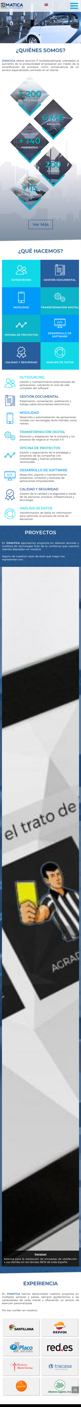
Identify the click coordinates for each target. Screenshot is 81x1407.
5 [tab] (52, 1271)
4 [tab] (46, 1271)
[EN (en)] (46, 5)
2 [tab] (40, 37)
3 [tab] (40, 1271)
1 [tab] (29, 1271)
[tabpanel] (40, 21)
